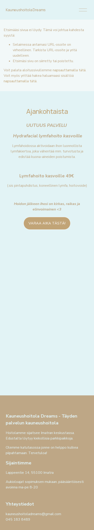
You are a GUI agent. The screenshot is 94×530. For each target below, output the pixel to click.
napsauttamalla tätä (69, 70)
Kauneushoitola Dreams (26, 9)
